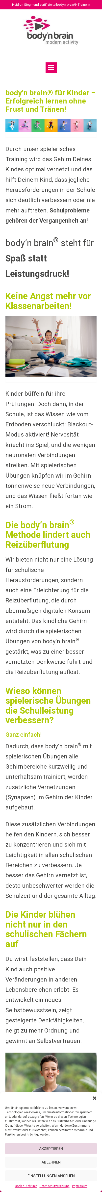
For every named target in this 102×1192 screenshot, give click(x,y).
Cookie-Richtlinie (26, 1186)
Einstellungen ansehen (51, 1176)
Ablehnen (51, 1162)
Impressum (79, 1186)
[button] (94, 1098)
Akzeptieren (51, 1148)
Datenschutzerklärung (55, 1186)
